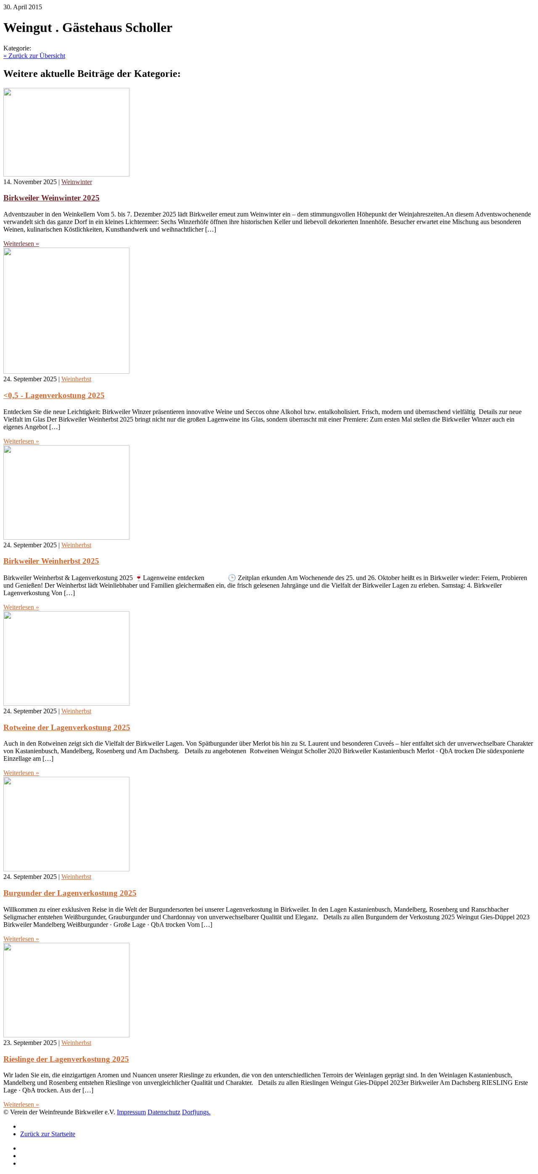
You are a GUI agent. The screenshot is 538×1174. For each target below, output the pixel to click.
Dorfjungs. (196, 1112)
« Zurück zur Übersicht (34, 55)
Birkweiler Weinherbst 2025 (51, 561)
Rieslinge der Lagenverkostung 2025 (66, 1059)
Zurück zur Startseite (47, 1133)
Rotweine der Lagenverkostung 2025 (66, 727)
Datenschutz (164, 1112)
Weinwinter (76, 181)
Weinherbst (76, 379)
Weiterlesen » (21, 243)
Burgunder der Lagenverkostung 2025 (70, 893)
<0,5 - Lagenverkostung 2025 (54, 395)
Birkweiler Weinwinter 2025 (51, 197)
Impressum (131, 1112)
